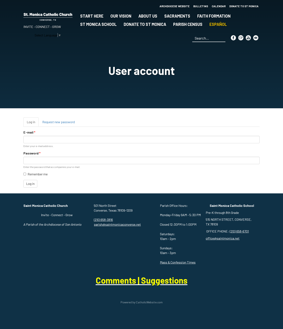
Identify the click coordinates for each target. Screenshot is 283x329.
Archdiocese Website (175, 6)
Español (218, 24)
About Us (147, 15)
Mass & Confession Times (178, 262)
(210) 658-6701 (239, 231)
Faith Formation (214, 15)
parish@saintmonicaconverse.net (117, 224)
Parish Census (187, 24)
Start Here (91, 15)
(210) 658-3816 (103, 220)
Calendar (219, 6)
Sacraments (177, 15)
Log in (33, 123)
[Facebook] (233, 37)
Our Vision (120, 15)
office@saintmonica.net (222, 238)
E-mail (29, 132)
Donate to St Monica (145, 24)
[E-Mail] (255, 37)
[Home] (48, 16)
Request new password (58, 122)
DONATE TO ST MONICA (244, 6)
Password (32, 153)
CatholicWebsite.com (149, 302)
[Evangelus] (240, 37)
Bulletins (200, 6)
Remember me (38, 174)
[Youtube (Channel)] (248, 37)
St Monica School (98, 24)
